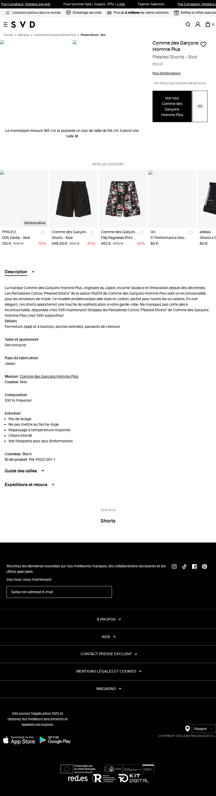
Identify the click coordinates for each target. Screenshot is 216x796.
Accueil (8, 35)
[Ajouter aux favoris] (203, 44)
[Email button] (200, 106)
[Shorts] (74, 199)
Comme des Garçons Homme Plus (55, 35)
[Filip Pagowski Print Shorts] (123, 199)
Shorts (108, 521)
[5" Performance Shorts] (172, 199)
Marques (23, 35)
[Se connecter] (198, 24)
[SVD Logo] (23, 24)
